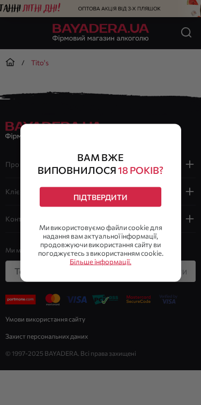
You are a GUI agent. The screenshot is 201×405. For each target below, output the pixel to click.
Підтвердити (100, 196)
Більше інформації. (100, 261)
